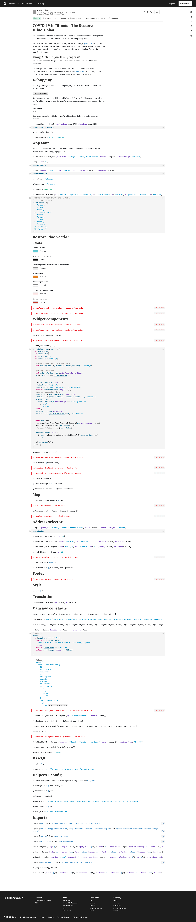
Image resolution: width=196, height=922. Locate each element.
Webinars (93, 903)
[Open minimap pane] (191, 21)
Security (51, 917)
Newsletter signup (119, 908)
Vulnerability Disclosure (80, 917)
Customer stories (96, 908)
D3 (64, 908)
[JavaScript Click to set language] (30, 127)
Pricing (41, 4)
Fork (151, 12)
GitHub (115, 911)
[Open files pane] (191, 12)
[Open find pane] (191, 31)
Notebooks (14, 4)
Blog (91, 900)
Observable (67, 900)
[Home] (13, 905)
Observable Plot (68, 905)
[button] (30, 22)
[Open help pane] (191, 36)
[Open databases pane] (191, 17)
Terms (63, 917)
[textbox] (98, 127)
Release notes (67, 911)
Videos (92, 905)
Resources (27, 4)
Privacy (42, 917)
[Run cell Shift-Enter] (163, 127)
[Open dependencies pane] (191, 26)
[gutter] (15, 39)
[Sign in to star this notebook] (157, 12)
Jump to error (159, 308)
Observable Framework (70, 903)
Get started (185, 4)
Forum (92, 911)
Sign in (172, 4)
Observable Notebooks (43, 900)
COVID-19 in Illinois (45, 10)
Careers (116, 903)
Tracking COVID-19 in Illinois (55, 18)
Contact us (117, 905)
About (115, 900)
